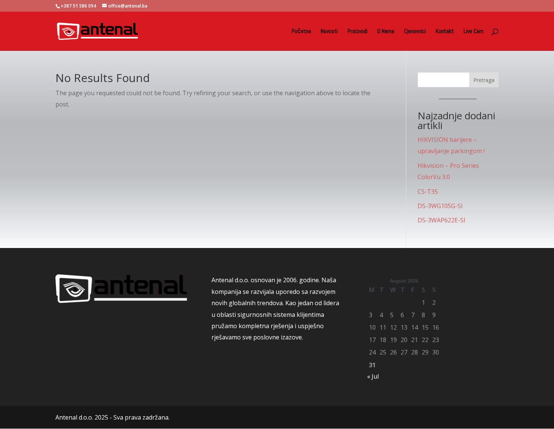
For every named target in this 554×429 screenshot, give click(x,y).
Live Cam (474, 32)
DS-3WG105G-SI (440, 206)
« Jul (373, 376)
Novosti (329, 32)
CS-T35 (428, 191)
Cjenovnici (415, 32)
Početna (301, 32)
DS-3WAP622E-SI (441, 220)
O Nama (385, 32)
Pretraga (483, 80)
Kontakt (445, 32)
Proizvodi (357, 32)
